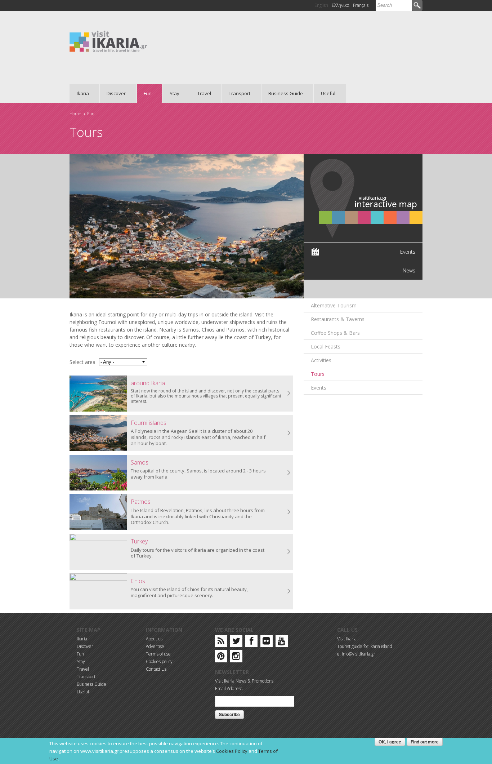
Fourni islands (148, 423)
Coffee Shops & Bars (335, 332)
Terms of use (158, 654)
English (321, 5)
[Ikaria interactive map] (363, 197)
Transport (236, 93)
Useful (324, 93)
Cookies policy (159, 661)
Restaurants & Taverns (337, 319)
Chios (138, 581)
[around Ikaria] (98, 394)
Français (360, 5)
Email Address (228, 688)
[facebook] (251, 642)
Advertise (155, 646)
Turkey (139, 541)
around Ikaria (148, 383)
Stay (170, 93)
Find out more (425, 741)
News (409, 270)
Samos (139, 462)
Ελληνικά (340, 5)
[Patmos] (98, 512)
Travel (200, 93)
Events (407, 251)
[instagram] (236, 657)
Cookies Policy (231, 751)
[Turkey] (98, 552)
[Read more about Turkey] (289, 551)
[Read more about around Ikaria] (289, 393)
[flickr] (266, 642)
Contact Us (156, 669)
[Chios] (98, 591)
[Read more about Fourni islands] (289, 433)
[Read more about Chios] (289, 591)
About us (154, 639)
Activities (321, 360)
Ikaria (79, 93)
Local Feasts (325, 346)
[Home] (108, 40)
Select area (82, 362)
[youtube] (281, 642)
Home (75, 114)
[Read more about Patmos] (289, 512)
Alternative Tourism (334, 305)
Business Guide (282, 93)
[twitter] (236, 642)
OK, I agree (390, 741)
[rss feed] (221, 642)
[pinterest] (221, 657)
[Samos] (98, 473)
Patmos (141, 502)
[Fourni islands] (98, 433)
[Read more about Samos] (289, 472)
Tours (318, 373)
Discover (113, 93)
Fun (144, 93)
